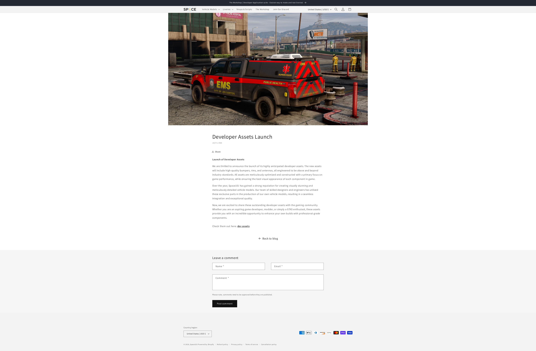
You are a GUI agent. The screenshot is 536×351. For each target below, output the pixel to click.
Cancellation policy (269, 344)
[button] (210, 9)
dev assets (243, 226)
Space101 (193, 344)
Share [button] (218, 151)
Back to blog (270, 238)
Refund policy (222, 344)
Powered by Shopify (206, 344)
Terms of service (251, 344)
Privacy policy (236, 344)
